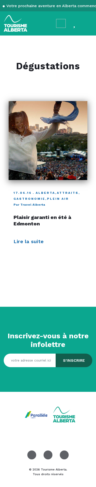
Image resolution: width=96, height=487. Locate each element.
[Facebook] (31, 455)
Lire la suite (29, 241)
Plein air (58, 198)
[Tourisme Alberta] (15, 23)
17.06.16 (23, 193)
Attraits (68, 193)
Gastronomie (29, 198)
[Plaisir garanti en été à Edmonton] (48, 140)
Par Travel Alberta (29, 204)
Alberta (45, 193)
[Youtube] (64, 455)
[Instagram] (48, 455)
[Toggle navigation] (87, 23)
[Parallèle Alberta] (36, 414)
